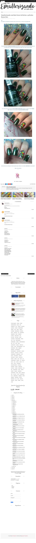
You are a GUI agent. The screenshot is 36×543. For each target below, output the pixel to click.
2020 (12, 395)
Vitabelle (19, 380)
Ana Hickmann (18, 363)
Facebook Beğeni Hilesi (7, 250)
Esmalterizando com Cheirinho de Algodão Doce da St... (18, 449)
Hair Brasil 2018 (13, 372)
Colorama (19, 326)
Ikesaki (17, 372)
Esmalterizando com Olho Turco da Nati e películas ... (18, 426)
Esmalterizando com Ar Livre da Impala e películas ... (18, 428)
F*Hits (19, 369)
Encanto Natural (15, 369)
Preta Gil (17, 357)
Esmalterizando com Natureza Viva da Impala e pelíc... (18, 438)
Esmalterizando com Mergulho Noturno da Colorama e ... (18, 418)
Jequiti (20, 372)
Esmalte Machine (13, 354)
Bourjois (16, 366)
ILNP (21, 354)
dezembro (14, 401)
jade (16, 326)
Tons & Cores (20, 357)
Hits (20, 324)
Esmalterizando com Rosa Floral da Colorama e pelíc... (17, 424)
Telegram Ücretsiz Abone (7, 251)
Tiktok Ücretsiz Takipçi (7, 249)
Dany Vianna (15, 332)
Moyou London (17, 335)
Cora (24, 346)
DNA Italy (18, 360)
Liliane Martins (6, 203)
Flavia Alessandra (18, 340)
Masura (18, 329)
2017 (12, 398)
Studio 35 (21, 329)
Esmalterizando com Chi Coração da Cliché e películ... (18, 453)
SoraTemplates (14, 535)
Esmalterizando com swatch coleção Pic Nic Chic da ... (18, 455)
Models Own (12, 378)
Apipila (20, 337)
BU (23, 358)
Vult (18, 332)
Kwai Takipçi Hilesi (6, 252)
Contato (13, 487)
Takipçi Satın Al (6, 231)
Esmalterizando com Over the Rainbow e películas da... (18, 436)
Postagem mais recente (5, 273)
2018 (12, 397)
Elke (11, 369)
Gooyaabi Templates (24, 535)
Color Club (12, 352)
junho (13, 408)
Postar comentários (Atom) (7, 275)
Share (3, 219)
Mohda (22, 338)
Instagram (20, 181)
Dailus (19, 343)
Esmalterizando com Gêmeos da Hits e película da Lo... (17, 430)
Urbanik (16, 380)
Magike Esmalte (16, 375)
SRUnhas (14, 18)
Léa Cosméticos (16, 355)
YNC (13, 343)
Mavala (23, 375)
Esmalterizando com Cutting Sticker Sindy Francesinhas (18, 422)
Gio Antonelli (12, 338)
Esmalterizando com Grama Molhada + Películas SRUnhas (17, 198)
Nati (11, 343)
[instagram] (34, 0)
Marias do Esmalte (17, 338)
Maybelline (12, 377)
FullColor (12, 371)
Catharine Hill (20, 366)
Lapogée (17, 341)
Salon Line (21, 378)
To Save (15, 363)
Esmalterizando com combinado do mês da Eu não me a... (18, 447)
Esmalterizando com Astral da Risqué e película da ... (17, 444)
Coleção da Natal (13, 360)
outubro (13, 403)
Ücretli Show (6, 241)
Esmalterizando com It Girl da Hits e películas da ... (18, 458)
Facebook (17, 181)
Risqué (21, 323)
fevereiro (13, 413)
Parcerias (13, 486)
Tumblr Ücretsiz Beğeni (7, 253)
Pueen (18, 378)
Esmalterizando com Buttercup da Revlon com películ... (18, 414)
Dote (14, 340)
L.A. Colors (14, 374)
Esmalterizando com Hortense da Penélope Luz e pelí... (18, 451)
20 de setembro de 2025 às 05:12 (8, 229)
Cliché (16, 343)
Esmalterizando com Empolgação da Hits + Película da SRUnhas (6, 198)
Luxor (12, 375)
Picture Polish (13, 357)
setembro (13, 404)
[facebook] (30, 0)
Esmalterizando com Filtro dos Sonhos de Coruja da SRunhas (29, 198)
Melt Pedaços (16, 377)
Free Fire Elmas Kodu (7, 233)
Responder (33, 209)
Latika (15, 346)
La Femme (12, 335)
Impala (18, 324)
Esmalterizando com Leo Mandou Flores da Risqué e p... (18, 416)
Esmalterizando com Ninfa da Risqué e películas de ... (17, 445)
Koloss (12, 355)
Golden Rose (19, 371)
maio (13, 409)
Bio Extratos (12, 366)
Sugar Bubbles (22, 332)
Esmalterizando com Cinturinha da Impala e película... (18, 434)
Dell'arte (18, 323)
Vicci (20, 335)
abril (13, 410)
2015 (12, 467)
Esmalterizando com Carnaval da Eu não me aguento (18, 462)
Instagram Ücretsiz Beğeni (7, 248)
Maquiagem (20, 375)
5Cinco (21, 358)
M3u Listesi (5, 232)
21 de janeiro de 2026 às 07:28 (8, 246)
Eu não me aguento (13, 323)
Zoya (18, 358)
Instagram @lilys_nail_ (7, 208)
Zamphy (15, 358)
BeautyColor (12, 349)
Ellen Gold (23, 360)
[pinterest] (33, 0)
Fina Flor (12, 346)
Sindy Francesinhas (13, 324)
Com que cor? (16, 352)
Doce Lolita (12, 337)
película (6, 18)
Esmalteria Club (18, 354)
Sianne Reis (10, 18)
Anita (15, 329)
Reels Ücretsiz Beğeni (7, 254)
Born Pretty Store (17, 349)
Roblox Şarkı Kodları (7, 234)
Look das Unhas (22, 374)
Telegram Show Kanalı (7, 242)
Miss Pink (20, 377)
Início (12, 485)
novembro (14, 402)
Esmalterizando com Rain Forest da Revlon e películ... (18, 432)
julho (13, 407)
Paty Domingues (7, 211)
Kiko (11, 374)
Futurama (16, 371)
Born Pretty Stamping (19, 346)
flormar (22, 380)
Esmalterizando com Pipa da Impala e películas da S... (17, 460)
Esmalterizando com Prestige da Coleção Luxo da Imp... (18, 440)
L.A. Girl (18, 374)
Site (14, 181)
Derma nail (21, 352)
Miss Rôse (20, 355)
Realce (12, 332)
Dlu (20, 360)
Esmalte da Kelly (13, 341)
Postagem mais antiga (31, 273)
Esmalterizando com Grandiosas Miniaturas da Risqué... (18, 420)
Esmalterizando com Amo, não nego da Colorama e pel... (18, 442)
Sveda (12, 363)
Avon (11, 340)
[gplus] (31, 0)
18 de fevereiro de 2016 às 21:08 (8, 212)
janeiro (13, 466)
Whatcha (12, 358)
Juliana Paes (23, 372)
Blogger (20, 473)
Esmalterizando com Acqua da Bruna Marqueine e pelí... (17, 464)
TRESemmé (12, 380)
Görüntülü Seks (6, 240)
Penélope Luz (13, 326)
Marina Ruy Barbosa (22, 341)
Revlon (8, 18)
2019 (12, 396)
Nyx (15, 378)
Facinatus (22, 369)
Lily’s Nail (5, 207)
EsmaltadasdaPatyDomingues (8, 224)
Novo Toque (16, 337)
